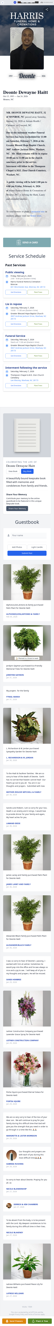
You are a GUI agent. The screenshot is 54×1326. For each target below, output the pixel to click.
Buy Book (27, 471)
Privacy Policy (20, 1314)
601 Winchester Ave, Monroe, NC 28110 (28, 287)
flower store (35, 215)
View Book (13, 471)
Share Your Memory (17, 508)
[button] (27, 582)
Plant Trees (38, 292)
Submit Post (27, 553)
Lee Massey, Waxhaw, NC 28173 (24, 380)
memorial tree (38, 211)
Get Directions (16, 292)
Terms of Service (34, 1314)
